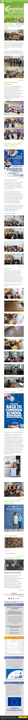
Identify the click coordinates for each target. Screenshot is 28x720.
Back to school (10, 392)
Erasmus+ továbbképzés (13, 432)
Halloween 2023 (10, 536)
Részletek (21, 80)
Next (23, 358)
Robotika (7, 269)
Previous (5, 358)
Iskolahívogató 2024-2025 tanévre (12, 502)
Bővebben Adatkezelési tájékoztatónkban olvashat (12, 718)
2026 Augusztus (14, 640)
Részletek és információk (14, 632)
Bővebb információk (9, 148)
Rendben (22, 717)
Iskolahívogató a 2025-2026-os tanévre (13, 145)
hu (15, 598)
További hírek (14, 593)
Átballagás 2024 (10, 180)
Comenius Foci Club (12, 558)
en (19, 598)
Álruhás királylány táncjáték (11, 83)
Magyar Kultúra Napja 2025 (12, 27)
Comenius (9, 1)
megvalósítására (16, 666)
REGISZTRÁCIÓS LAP (14, 630)
